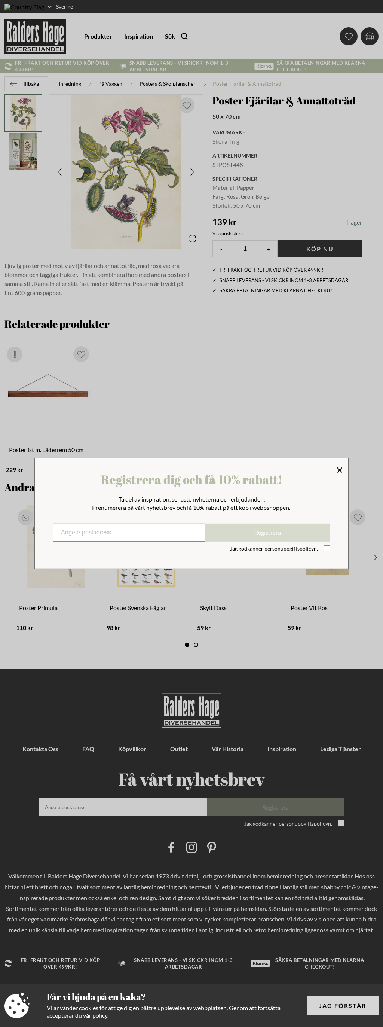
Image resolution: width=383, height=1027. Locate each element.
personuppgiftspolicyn (290, 548)
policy (99, 1015)
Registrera (267, 532)
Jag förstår (342, 1005)
